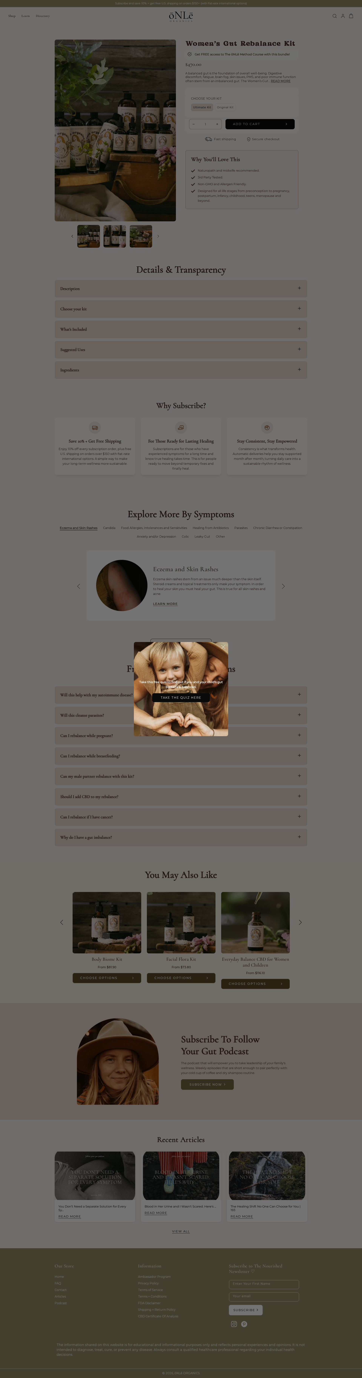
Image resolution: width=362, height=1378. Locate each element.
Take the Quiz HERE (181, 697)
